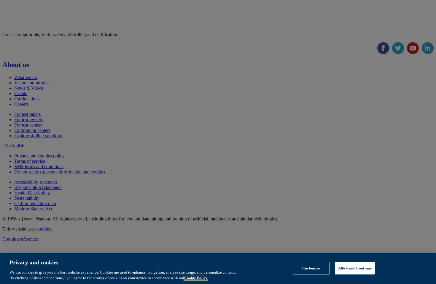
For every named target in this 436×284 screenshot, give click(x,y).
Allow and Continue (355, 268)
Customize (311, 268)
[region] (218, 268)
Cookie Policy (196, 278)
